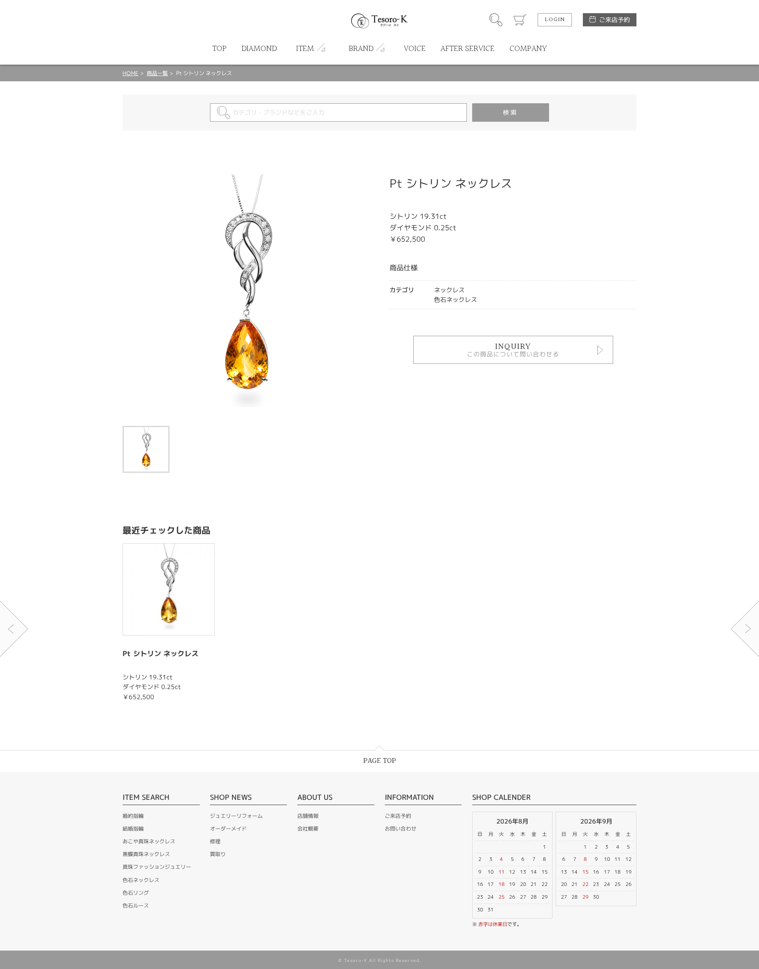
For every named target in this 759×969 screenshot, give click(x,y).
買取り (218, 854)
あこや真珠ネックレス (149, 841)
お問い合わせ (400, 828)
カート (520, 19)
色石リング (136, 892)
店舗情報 (307, 816)
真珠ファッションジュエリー (157, 867)
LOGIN (555, 20)
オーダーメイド (228, 828)
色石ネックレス (141, 880)
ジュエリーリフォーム (236, 816)
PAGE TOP (379, 761)
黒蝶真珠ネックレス (146, 854)
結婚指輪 (133, 828)
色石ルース (136, 905)
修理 (215, 841)
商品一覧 (157, 73)
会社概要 (307, 828)
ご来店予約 (614, 19)
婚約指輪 (133, 816)
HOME (130, 73)
